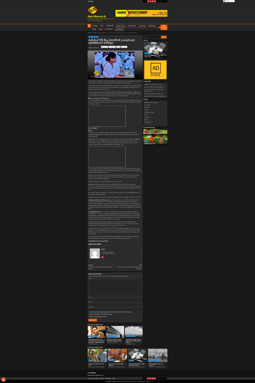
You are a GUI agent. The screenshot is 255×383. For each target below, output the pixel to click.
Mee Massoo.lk (97, 16)
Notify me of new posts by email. (98, 316)
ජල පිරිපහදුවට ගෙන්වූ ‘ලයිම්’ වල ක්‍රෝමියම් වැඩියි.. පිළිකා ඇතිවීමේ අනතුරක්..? (133, 341)
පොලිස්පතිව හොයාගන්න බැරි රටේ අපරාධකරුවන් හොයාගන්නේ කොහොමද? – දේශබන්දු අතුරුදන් (96, 341)
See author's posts (108, 253)
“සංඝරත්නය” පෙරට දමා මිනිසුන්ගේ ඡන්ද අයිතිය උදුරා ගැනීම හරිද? (129, 266)
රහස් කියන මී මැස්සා (132, 25)
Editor (91, 47)
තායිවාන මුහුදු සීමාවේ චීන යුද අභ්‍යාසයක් (153, 56)
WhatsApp (108, 378)
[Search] (158, 27)
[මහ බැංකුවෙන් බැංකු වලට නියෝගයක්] (155, 137)
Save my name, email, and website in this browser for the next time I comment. (110, 312)
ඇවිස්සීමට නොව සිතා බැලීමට (93, 36)
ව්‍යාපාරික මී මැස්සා (109, 29)
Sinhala (227, 1)
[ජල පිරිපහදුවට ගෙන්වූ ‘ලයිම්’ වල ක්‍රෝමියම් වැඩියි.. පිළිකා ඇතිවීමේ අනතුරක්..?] (134, 332)
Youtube (96, 378)
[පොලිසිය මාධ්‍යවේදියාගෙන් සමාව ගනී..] (97, 355)
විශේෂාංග (146, 120)
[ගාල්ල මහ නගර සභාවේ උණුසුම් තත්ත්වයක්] (117, 355)
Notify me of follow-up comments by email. (101, 314)
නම (89, 297)
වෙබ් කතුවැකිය (147, 122)
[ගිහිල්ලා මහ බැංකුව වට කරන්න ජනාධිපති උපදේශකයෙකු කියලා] (115, 332)
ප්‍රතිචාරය (90, 278)
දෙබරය (101, 25)
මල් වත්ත (94, 29)
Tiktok (113, 378)
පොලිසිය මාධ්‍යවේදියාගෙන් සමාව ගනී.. (153, 84)
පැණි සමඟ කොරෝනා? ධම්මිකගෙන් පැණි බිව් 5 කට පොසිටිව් (100, 266)
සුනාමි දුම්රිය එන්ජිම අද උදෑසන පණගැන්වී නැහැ (155, 96)
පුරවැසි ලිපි (146, 107)
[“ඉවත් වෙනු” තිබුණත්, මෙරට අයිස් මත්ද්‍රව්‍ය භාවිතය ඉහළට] (137, 355)
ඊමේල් (90, 302)
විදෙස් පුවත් (152, 54)
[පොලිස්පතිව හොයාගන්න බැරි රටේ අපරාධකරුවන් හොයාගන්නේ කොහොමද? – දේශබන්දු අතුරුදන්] (96, 332)
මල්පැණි (100, 29)
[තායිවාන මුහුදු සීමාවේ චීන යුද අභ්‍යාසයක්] (155, 50)
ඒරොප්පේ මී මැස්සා (119, 29)
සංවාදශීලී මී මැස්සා (110, 25)
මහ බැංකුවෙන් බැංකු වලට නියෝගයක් (153, 143)
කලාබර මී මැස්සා (142, 25)
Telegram (102, 378)
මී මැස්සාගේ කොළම (120, 25)
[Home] (89, 26)
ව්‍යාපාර (146, 115)
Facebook (90, 378)
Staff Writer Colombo (100, 366)
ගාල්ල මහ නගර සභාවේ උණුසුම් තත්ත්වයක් (154, 87)
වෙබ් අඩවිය (91, 307)
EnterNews (139, 381)
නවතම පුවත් (94, 25)
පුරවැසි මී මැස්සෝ (152, 25)
